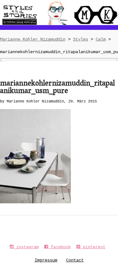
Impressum (46, 260)
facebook (59, 247)
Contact (75, 260)
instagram (26, 247)
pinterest (92, 247)
